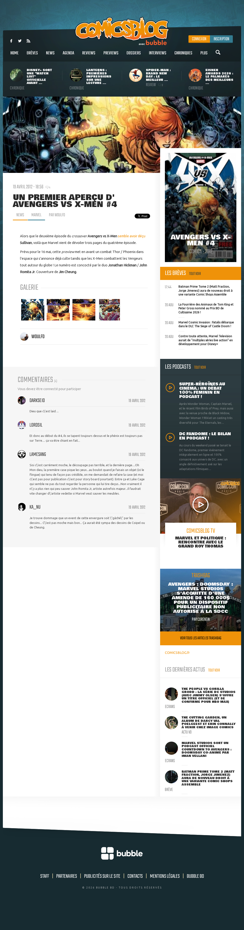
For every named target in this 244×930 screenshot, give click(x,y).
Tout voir (195, 274)
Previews (110, 53)
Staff (44, 876)
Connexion (199, 39)
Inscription (221, 39)
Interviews (157, 53)
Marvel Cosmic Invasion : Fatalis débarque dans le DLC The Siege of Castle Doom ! (199, 324)
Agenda (68, 53)
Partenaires (66, 876)
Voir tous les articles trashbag (200, 638)
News (50, 53)
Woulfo (38, 336)
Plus (204, 53)
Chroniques (183, 53)
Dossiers (134, 53)
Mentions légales (165, 876)
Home (14, 53)
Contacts (135, 876)
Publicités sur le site (102, 876)
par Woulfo (57, 215)
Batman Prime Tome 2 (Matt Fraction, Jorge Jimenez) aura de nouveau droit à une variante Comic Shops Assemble (199, 290)
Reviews (88, 53)
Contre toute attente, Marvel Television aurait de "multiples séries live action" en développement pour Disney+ (199, 340)
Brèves (32, 53)
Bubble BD (195, 876)
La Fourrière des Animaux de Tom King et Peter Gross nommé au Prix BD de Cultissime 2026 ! (199, 308)
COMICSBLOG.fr (177, 653)
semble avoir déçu (131, 236)
